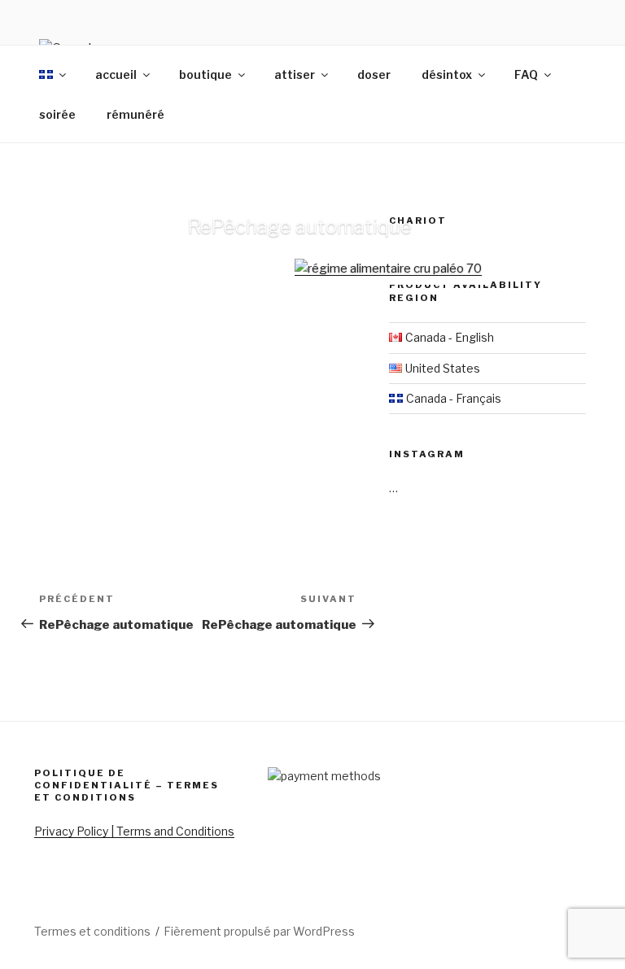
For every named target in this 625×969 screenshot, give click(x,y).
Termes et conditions (92, 931)
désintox (447, 74)
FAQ (526, 74)
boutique (205, 74)
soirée (57, 114)
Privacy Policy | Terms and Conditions (134, 831)
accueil (116, 74)
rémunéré (135, 114)
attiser (294, 74)
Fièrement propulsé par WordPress (259, 931)
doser (374, 74)
